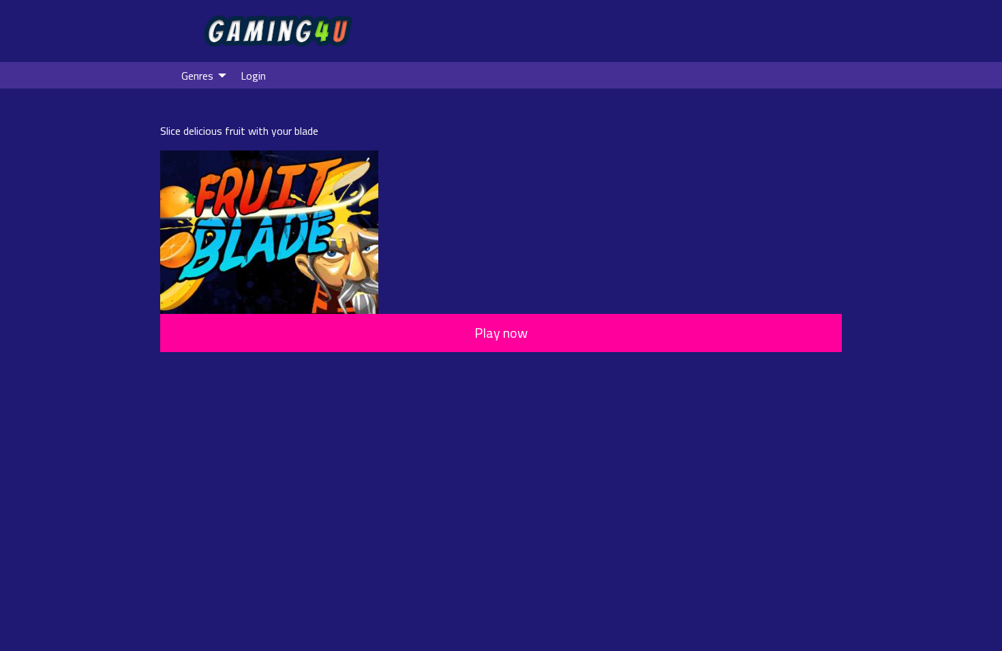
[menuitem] (200, 75)
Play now (501, 332)
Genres (197, 75)
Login (253, 75)
